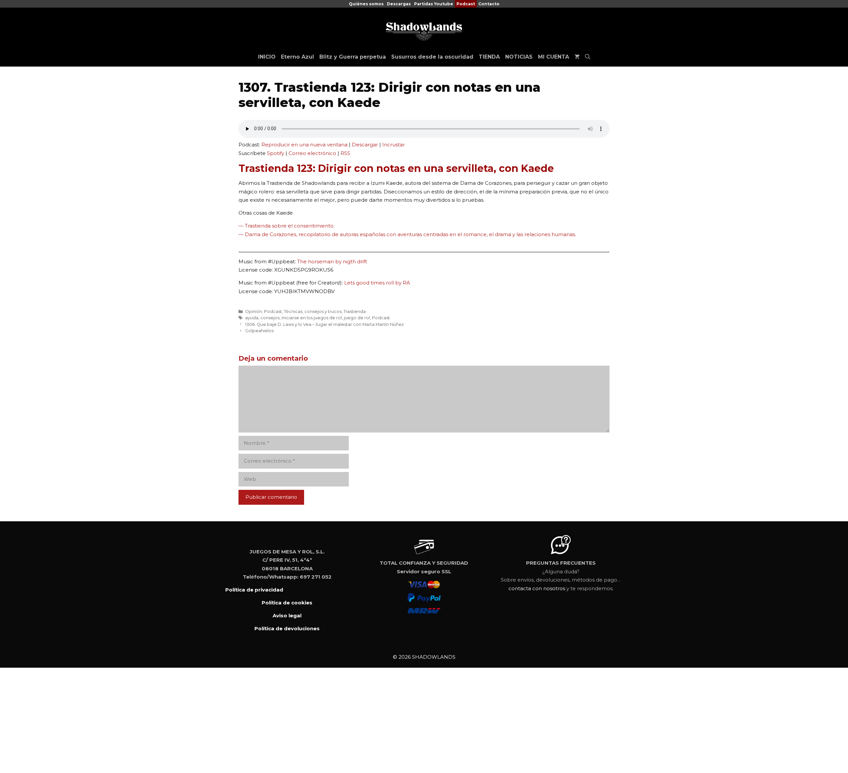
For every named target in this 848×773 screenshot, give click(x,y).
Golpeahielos (259, 330)
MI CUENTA (553, 57)
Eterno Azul (297, 57)
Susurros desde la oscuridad (432, 57)
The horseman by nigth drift (332, 261)
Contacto (489, 3)
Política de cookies (287, 602)
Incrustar (393, 144)
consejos (270, 317)
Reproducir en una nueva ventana (304, 144)
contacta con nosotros (536, 588)
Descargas (399, 3)
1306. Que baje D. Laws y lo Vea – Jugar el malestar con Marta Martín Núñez (324, 324)
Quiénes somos (366, 3)
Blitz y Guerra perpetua (352, 57)
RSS (345, 153)
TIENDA (489, 57)
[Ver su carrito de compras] (577, 57)
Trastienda (355, 311)
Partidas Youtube (433, 3)
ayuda (251, 317)
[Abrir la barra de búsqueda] (587, 57)
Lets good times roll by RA (377, 283)
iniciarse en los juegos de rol (312, 317)
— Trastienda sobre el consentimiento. (286, 226)
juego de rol (357, 317)
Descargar (365, 144)
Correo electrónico (312, 153)
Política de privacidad (254, 590)
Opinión (253, 311)
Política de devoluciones (287, 628)
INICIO (267, 57)
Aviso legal (287, 615)
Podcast (465, 3)
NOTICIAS (519, 57)
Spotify (275, 153)
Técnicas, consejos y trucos (313, 311)
